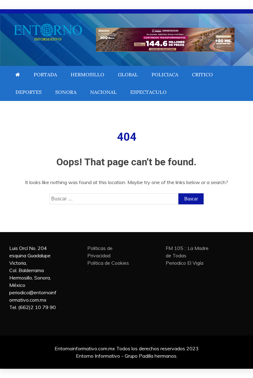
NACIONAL (103, 92)
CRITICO (202, 74)
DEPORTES (28, 92)
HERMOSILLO (87, 74)
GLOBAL (128, 74)
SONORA (66, 92)
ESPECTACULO (148, 92)
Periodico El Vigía (184, 263)
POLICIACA (164, 74)
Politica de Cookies (108, 263)
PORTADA (45, 74)
